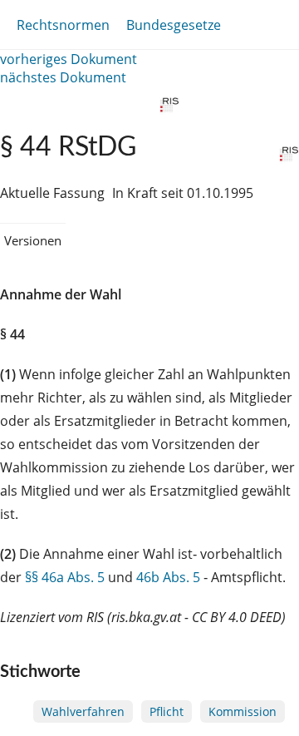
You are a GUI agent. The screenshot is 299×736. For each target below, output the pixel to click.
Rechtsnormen (63, 25)
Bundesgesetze (173, 25)
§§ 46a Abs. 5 (65, 577)
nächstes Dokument (63, 77)
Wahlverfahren (83, 711)
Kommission (242, 711)
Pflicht (167, 711)
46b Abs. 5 (168, 577)
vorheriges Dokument (68, 59)
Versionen (32, 240)
